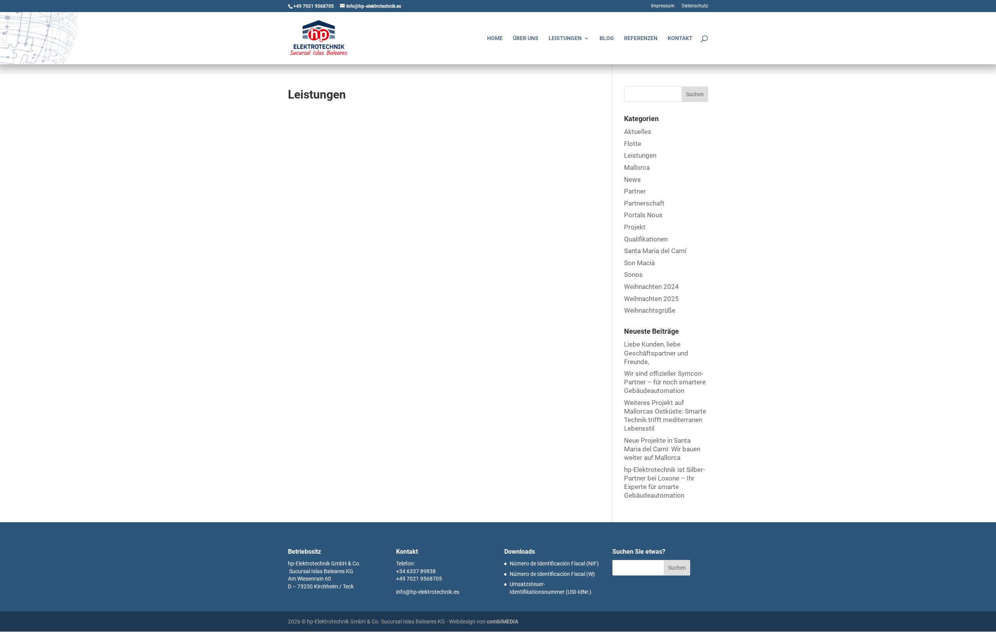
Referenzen (641, 38)
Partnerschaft (644, 203)
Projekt (634, 227)
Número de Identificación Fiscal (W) (552, 574)
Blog (607, 38)
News (632, 179)
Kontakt (680, 38)
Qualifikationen (646, 239)
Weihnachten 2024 (651, 286)
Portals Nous (643, 215)
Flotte (632, 144)
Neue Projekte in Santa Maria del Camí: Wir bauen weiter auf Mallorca (662, 449)
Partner (635, 191)
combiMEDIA (502, 621)
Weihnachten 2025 (651, 299)
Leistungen (565, 38)
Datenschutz (695, 6)
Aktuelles (637, 132)
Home (495, 38)
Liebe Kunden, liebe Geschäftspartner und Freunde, (656, 352)
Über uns (525, 38)
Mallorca (637, 167)
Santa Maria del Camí (655, 251)
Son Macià (639, 263)
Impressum (663, 6)
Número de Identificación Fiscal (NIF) (554, 563)
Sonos (633, 274)
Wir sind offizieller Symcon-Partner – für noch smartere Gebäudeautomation (665, 382)
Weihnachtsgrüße (649, 310)
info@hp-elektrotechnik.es (427, 592)
